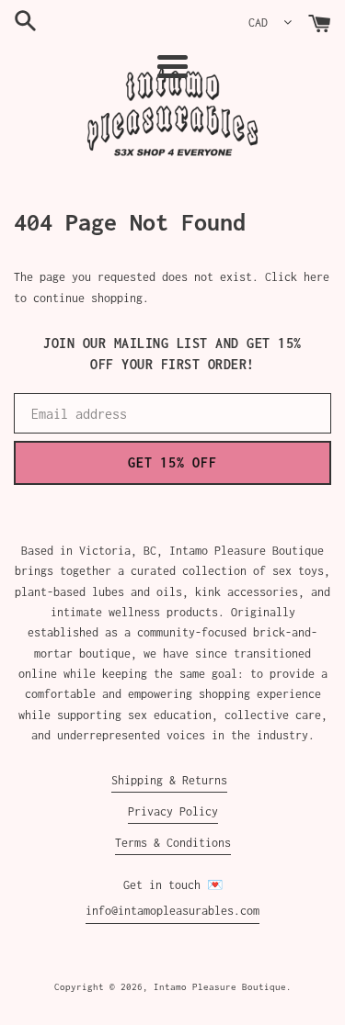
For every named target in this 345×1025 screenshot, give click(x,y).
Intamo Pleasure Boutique (220, 986)
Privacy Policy (173, 811)
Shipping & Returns (169, 780)
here (316, 277)
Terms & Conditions (173, 843)
